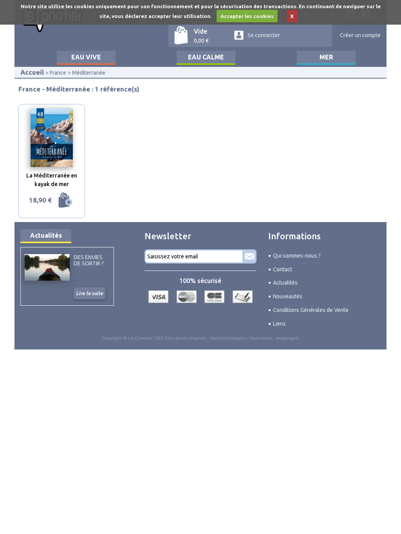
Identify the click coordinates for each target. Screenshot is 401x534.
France (58, 73)
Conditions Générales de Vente (311, 310)
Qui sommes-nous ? (297, 256)
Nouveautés (287, 296)
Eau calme (206, 57)
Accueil (32, 72)
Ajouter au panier (65, 200)
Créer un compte (360, 35)
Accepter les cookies (247, 16)
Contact (282, 269)
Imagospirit (287, 338)
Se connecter (263, 35)
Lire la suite (89, 293)
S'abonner (249, 256)
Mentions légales (228, 338)
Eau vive (86, 57)
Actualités (46, 235)
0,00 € (201, 41)
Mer (326, 57)
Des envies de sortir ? (89, 260)
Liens (279, 324)
